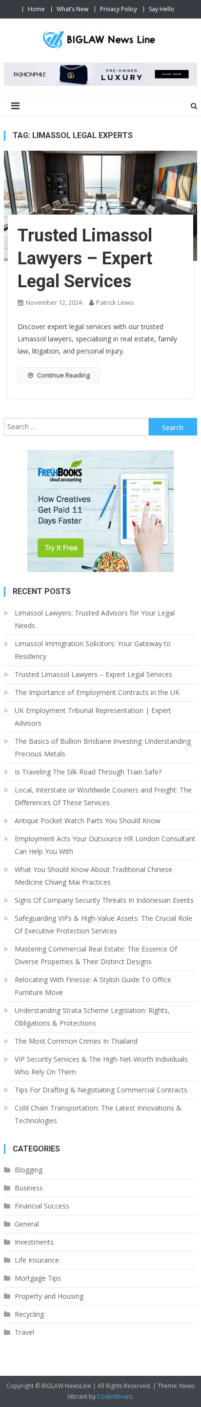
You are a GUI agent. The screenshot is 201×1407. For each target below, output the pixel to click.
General (27, 1224)
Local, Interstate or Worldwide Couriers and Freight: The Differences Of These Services (103, 796)
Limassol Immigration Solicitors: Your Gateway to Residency (93, 650)
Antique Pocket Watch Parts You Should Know (88, 820)
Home (36, 9)
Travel (24, 1332)
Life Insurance (37, 1260)
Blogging (28, 1169)
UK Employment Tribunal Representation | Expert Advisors (93, 717)
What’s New (72, 9)
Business (29, 1187)
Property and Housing (49, 1296)
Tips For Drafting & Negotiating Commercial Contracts (101, 1089)
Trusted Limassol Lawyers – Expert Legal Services (85, 258)
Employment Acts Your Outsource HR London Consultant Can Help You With (105, 845)
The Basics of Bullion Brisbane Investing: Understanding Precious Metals (103, 747)
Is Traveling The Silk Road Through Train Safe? (88, 771)
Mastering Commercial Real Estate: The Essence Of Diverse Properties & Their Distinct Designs (96, 955)
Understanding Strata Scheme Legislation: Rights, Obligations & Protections (92, 1017)
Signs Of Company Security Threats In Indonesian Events (104, 900)
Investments (34, 1242)
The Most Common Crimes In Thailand (76, 1041)
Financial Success (42, 1205)
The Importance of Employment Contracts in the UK (97, 692)
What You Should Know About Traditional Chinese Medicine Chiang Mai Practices (93, 876)
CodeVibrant (114, 1396)
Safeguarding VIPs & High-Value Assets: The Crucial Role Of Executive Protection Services (103, 924)
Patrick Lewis (115, 302)
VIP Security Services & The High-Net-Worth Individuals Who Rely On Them (101, 1065)
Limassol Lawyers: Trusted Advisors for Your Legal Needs (95, 619)
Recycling (29, 1314)
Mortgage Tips (38, 1278)
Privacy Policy (118, 9)
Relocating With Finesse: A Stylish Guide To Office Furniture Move (93, 986)
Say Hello (161, 9)
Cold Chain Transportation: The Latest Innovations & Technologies (98, 1114)
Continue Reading (63, 375)
